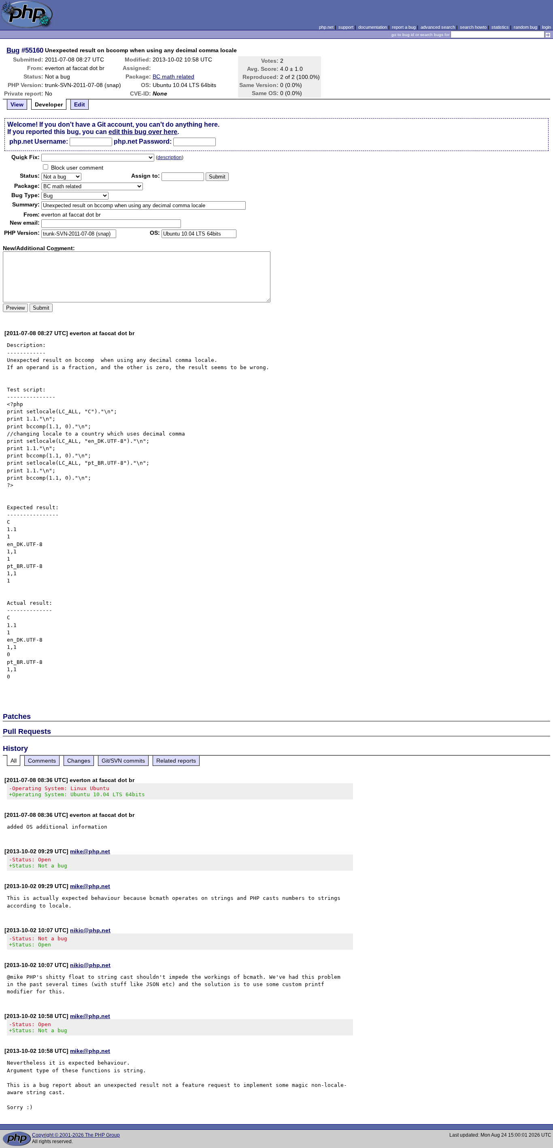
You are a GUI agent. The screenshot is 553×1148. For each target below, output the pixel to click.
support (345, 27)
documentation (372, 27)
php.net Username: (38, 141)
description (169, 157)
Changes (78, 760)
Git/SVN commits (123, 760)
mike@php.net (90, 851)
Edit (79, 104)
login (546, 27)
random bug (525, 27)
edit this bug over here (142, 131)
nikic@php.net (90, 930)
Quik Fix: (25, 157)
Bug (12, 50)
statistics (500, 27)
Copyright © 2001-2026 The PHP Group (76, 1135)
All (14, 760)
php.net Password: (143, 141)
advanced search (438, 27)
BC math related (173, 76)
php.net (326, 27)
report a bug (404, 27)
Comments (42, 760)
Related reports (176, 760)
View (17, 104)
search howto (473, 27)
